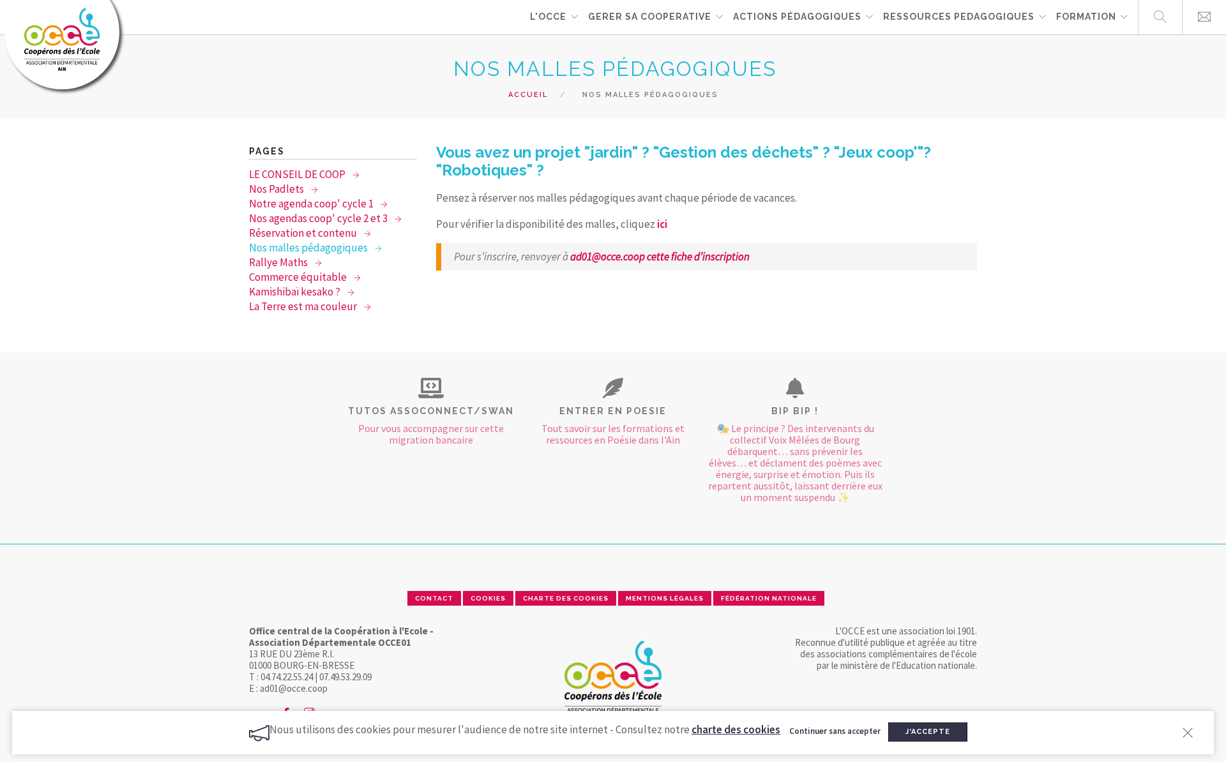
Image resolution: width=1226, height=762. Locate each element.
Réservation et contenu (304, 233)
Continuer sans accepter (835, 731)
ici (661, 224)
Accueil (528, 95)
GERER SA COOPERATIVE (649, 16)
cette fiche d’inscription (698, 257)
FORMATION (1086, 16)
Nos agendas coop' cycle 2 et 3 (319, 218)
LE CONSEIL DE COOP (298, 174)
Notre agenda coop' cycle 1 (312, 204)
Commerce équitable (299, 277)
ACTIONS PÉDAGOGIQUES (797, 16)
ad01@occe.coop (608, 257)
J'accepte (927, 732)
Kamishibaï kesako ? (295, 292)
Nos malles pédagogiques (309, 248)
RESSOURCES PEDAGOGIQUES (958, 16)
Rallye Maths (279, 262)
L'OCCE (548, 16)
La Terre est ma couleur (304, 306)
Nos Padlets (277, 189)
